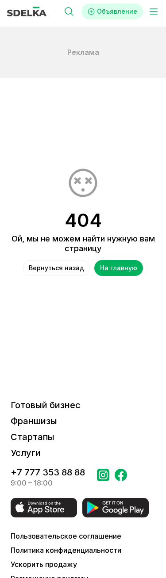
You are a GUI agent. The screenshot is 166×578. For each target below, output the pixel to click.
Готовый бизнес (46, 405)
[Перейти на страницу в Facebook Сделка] (121, 477)
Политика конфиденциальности (66, 550)
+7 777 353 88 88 (48, 472)
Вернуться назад (56, 268)
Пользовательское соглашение (66, 536)
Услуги (26, 453)
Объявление (117, 11)
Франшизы (34, 421)
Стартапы (32, 437)
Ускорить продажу (44, 564)
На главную (118, 268)
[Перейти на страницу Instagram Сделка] (103, 477)
